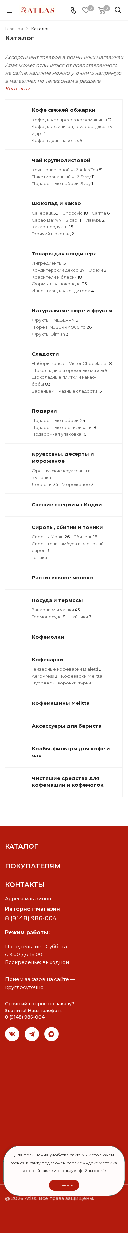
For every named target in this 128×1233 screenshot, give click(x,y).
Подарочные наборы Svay (62, 183)
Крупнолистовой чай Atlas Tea (67, 169)
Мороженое (78, 484)
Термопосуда (49, 616)
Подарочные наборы (58, 420)
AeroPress (44, 676)
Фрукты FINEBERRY (55, 320)
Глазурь (95, 219)
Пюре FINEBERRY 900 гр (62, 327)
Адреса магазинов (28, 899)
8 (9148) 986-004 (31, 918)
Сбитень (85, 536)
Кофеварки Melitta (83, 676)
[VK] (12, 1034)
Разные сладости (80, 391)
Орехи (97, 270)
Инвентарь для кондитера (63, 290)
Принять (64, 1185)
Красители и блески (57, 276)
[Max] (51, 1034)
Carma (101, 213)
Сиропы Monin (51, 536)
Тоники (42, 557)
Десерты (45, 484)
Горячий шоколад (53, 233)
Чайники (80, 616)
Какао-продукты (52, 226)
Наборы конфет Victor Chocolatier (72, 363)
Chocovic (75, 213)
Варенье (43, 391)
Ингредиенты (49, 263)
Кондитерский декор (58, 270)
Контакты (17, 89)
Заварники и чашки (56, 609)
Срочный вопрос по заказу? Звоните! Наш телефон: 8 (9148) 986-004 (39, 1010)
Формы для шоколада (59, 283)
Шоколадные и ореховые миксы (70, 370)
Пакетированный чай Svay (63, 176)
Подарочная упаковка (59, 434)
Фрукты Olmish (50, 334)
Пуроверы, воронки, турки (63, 682)
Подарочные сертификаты (64, 427)
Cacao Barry (47, 219)
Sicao (73, 219)
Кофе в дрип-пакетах (57, 140)
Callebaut (45, 213)
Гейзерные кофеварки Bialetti (67, 669)
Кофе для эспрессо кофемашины (72, 119)
